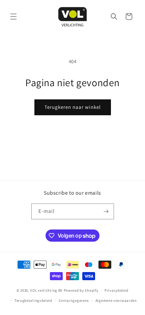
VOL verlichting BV (46, 290)
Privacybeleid (116, 290)
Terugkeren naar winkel (73, 107)
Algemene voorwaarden (116, 300)
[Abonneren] (106, 211)
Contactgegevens (74, 300)
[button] (13, 16)
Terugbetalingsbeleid (33, 300)
